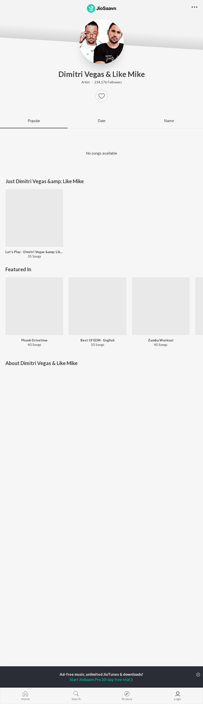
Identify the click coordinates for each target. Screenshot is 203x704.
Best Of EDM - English (97, 340)
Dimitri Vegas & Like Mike (101, 73)
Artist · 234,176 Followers (101, 82)
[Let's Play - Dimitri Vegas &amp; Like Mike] (34, 218)
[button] (101, 96)
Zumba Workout (161, 340)
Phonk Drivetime (34, 340)
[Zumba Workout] (161, 306)
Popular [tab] (34, 121)
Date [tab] (101, 121)
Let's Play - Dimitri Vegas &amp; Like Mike (34, 252)
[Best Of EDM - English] (97, 306)
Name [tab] (169, 121)
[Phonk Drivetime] (34, 306)
